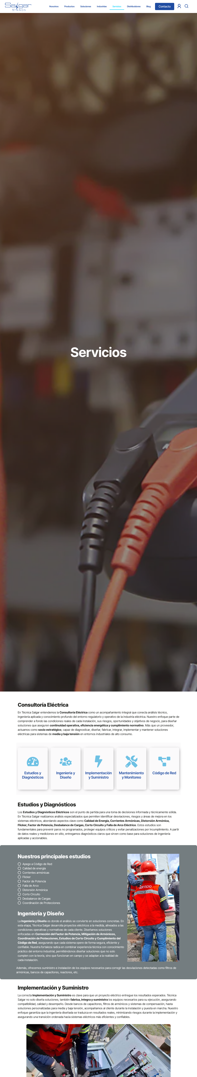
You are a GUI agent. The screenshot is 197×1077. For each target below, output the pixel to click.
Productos (69, 6)
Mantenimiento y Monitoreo (131, 775)
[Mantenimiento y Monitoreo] (131, 761)
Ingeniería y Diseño (65, 775)
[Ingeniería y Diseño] (66, 761)
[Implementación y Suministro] (99, 761)
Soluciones (85, 6)
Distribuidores (134, 6)
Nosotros (54, 6)
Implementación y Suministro (98, 775)
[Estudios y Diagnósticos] (33, 761)
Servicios (116, 6)
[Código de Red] (164, 761)
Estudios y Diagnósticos (33, 775)
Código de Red (164, 773)
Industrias (102, 6)
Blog (148, 6)
